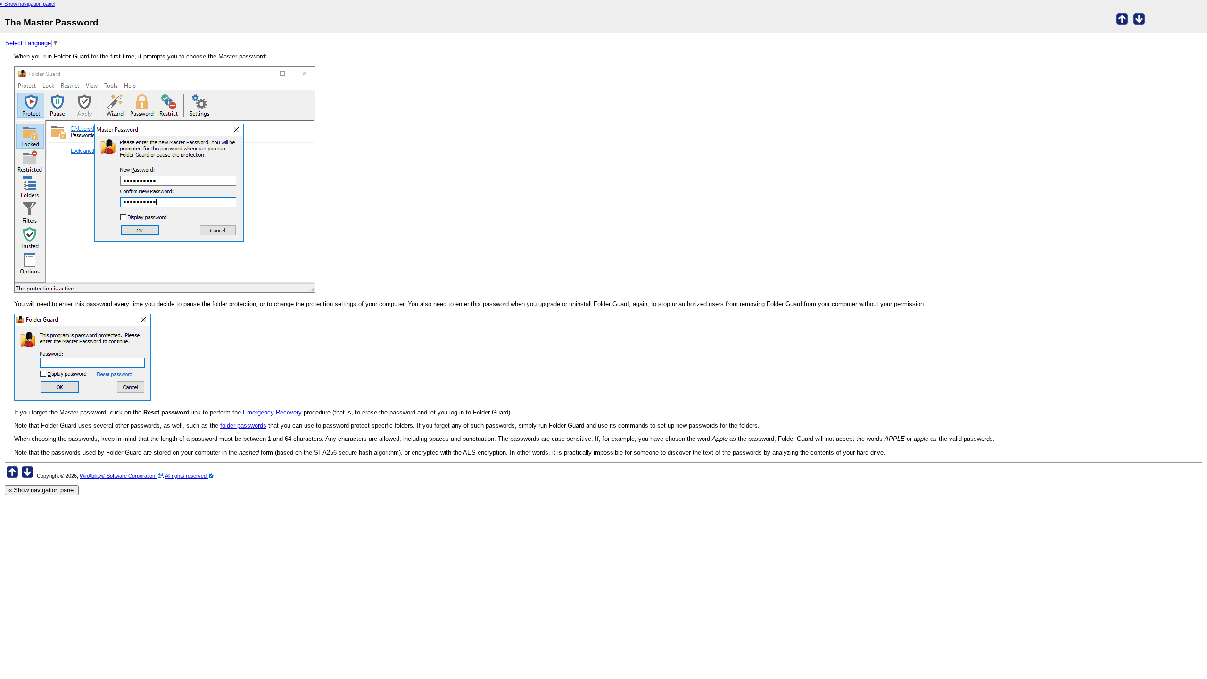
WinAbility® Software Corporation (118, 476)
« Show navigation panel (27, 4)
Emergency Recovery (272, 412)
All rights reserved (186, 476)
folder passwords (243, 425)
